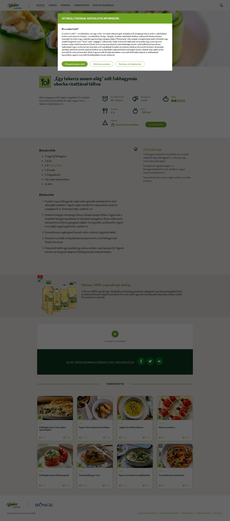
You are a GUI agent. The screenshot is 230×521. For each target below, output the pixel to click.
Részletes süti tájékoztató (130, 64)
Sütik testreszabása (101, 64)
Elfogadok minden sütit (74, 64)
